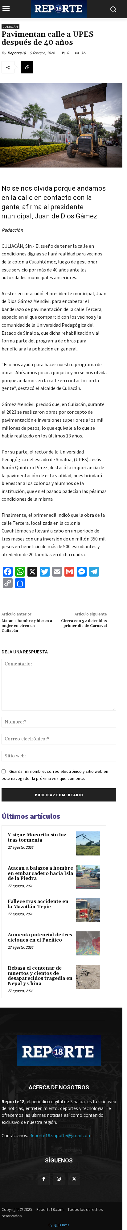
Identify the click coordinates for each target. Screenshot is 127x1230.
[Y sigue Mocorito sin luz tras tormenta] (88, 843)
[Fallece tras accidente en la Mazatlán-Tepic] (88, 910)
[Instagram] (59, 1179)
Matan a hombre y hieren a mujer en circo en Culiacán (27, 626)
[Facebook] (44, 1179)
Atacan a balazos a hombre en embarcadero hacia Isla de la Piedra (40, 873)
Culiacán (10, 27)
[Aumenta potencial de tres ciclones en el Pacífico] (88, 943)
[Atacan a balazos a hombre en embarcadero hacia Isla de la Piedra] (88, 877)
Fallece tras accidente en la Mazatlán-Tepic (38, 904)
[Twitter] (74, 1179)
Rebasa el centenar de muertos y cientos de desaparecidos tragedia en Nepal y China (40, 976)
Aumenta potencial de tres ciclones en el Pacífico (40, 937)
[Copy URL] (27, 67)
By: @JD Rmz (58, 1225)
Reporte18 (16, 53)
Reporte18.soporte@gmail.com (60, 1135)
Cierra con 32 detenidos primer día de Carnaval (84, 623)
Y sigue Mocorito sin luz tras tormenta (37, 837)
